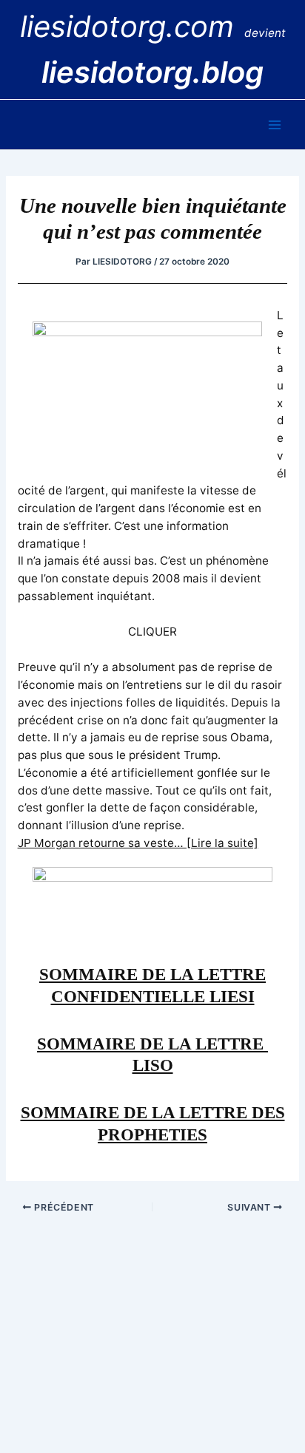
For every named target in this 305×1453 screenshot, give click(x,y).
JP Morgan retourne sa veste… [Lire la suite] (138, 843)
